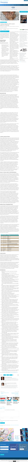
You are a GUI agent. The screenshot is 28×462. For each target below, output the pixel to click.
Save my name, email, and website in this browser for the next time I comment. (9, 421)
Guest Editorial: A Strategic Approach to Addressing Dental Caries (14, 393)
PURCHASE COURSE (4, 31)
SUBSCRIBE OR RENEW (23, 11)
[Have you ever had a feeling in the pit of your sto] (21, 435)
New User (14, 9)
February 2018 (23, 14)
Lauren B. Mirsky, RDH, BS (4, 28)
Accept (14, 461)
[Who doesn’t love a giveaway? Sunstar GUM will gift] (7, 435)
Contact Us (1, 0)
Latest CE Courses (2, 400)
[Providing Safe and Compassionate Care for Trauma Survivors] (3, 399)
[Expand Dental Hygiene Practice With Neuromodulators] (16, 399)
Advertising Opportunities (6, 0)
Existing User (12, 9)
